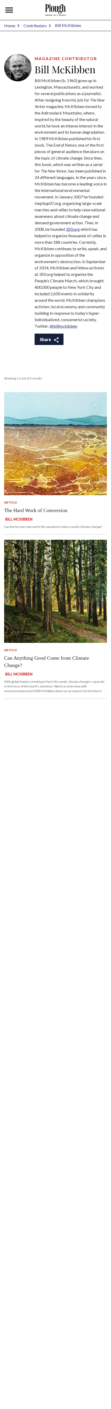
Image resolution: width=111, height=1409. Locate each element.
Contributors (35, 25)
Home (9, 25)
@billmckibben (63, 326)
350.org (73, 229)
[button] (9, 10)
